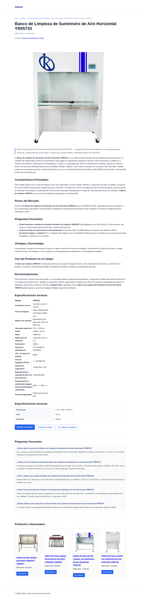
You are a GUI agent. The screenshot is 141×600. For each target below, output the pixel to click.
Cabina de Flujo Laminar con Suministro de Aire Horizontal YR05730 (112, 559)
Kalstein (19, 7)
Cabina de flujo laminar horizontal (33, 38)
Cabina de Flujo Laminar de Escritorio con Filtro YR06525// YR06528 (55, 559)
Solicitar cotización (25, 427)
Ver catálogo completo (67, 427)
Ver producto (22, 573)
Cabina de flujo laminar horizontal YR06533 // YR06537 (26, 561)
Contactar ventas (45, 427)
